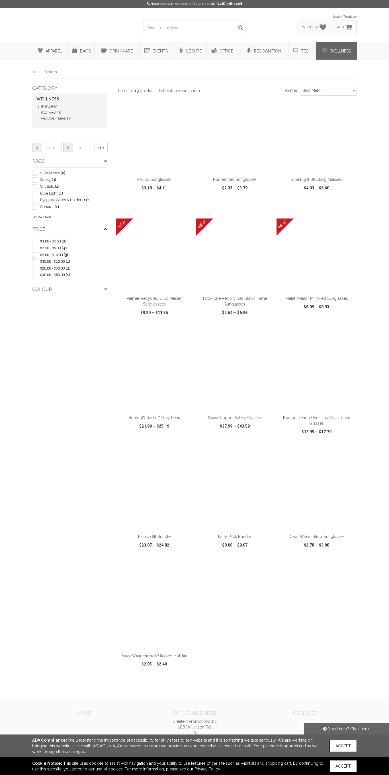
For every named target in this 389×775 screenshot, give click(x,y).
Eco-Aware (51, 113)
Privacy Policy (207, 769)
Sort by (291, 91)
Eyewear (49, 107)
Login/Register (345, 17)
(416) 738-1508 (229, 4)
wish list (162, 210)
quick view (133, 210)
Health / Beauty (56, 119)
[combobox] (328, 91)
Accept (343, 746)
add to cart (157, 166)
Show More (42, 216)
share (185, 210)
